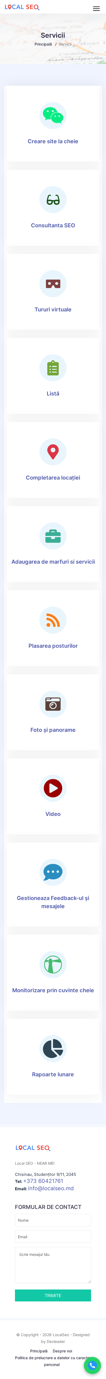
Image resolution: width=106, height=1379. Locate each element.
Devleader (56, 1341)
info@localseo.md (51, 1188)
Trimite (53, 1295)
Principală (43, 44)
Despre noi (62, 1351)
